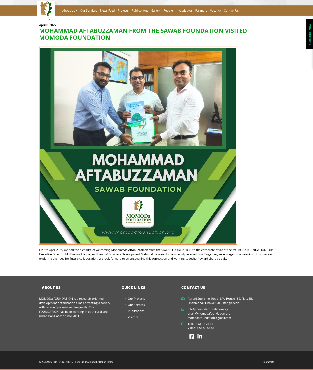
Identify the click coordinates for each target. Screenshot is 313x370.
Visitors (133, 317)
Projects (123, 11)
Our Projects (136, 299)
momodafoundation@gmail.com (209, 318)
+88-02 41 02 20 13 (200, 324)
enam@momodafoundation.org (209, 313)
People (168, 11)
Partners (201, 11)
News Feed (107, 11)
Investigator (184, 11)
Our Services (88, 11)
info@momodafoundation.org (208, 309)
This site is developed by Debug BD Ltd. (93, 361)
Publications (140, 11)
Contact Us (231, 11)
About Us (68, 11)
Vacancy (215, 11)
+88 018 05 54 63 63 (201, 328)
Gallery (155, 11)
